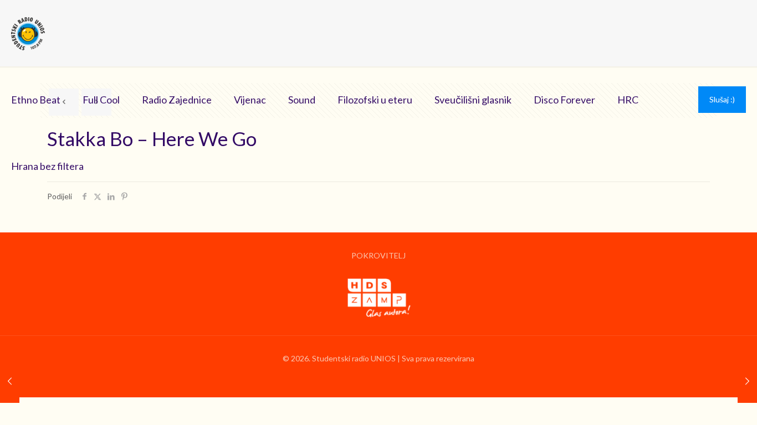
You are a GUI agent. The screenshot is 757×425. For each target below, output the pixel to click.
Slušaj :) (722, 99)
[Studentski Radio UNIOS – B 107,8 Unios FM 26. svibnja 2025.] (747, 381)
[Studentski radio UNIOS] (28, 33)
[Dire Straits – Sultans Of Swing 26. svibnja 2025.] (9, 381)
